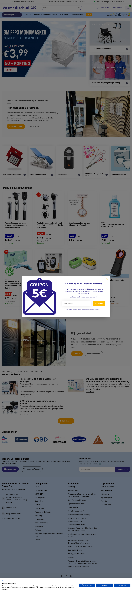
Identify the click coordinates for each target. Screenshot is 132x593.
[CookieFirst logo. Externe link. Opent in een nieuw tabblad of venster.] (2, 581)
